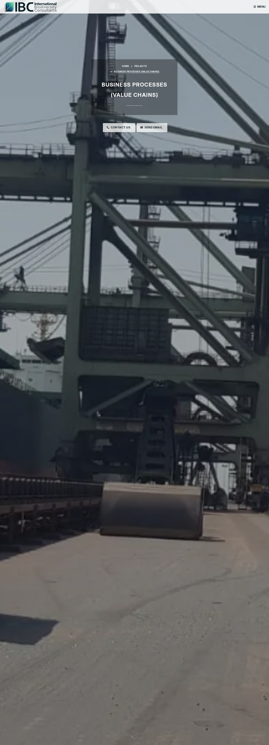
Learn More (134, 737)
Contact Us (121, 127)
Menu (261, 6)
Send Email (153, 127)
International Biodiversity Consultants (38, 9)
